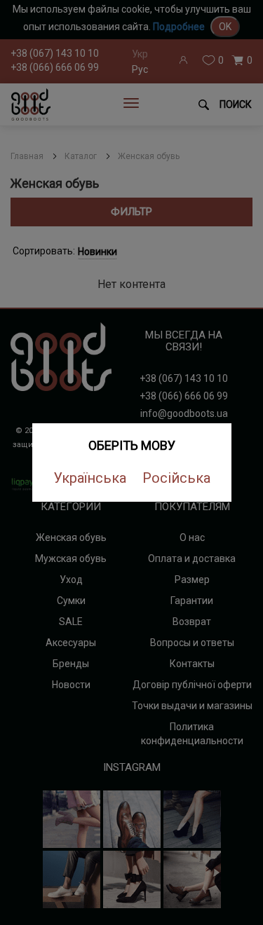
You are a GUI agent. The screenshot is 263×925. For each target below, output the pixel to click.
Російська (176, 478)
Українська (89, 478)
